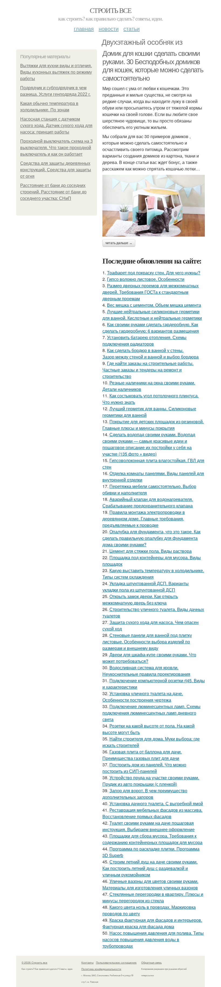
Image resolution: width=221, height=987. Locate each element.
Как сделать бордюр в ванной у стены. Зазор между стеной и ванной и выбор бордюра (150, 353)
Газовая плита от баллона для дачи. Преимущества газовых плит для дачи (142, 755)
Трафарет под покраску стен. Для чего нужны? (153, 272)
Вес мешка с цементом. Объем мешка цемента (154, 305)
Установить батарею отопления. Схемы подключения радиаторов (144, 340)
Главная (84, 28)
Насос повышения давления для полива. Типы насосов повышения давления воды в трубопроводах (153, 939)
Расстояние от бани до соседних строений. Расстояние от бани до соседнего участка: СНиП (53, 192)
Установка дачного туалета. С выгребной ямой (156, 803)
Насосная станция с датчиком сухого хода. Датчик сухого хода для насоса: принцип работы (56, 125)
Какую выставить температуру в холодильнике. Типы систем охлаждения (153, 573)
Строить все (110, 10)
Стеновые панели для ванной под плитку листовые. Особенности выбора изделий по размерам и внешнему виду (147, 641)
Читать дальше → (118, 243)
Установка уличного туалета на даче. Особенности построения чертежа (142, 696)
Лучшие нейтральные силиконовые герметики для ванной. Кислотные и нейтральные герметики (152, 314)
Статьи (131, 28)
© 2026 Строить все (34, 962)
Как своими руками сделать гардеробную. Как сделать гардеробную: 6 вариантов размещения (150, 327)
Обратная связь (151, 962)
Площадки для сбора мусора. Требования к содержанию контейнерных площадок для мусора (152, 839)
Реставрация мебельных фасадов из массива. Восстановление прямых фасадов (152, 813)
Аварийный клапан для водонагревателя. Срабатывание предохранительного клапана (147, 502)
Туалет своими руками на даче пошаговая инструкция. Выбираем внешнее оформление (148, 826)
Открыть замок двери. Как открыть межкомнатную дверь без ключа (140, 599)
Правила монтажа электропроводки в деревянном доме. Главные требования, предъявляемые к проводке (143, 518)
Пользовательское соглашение (116, 962)
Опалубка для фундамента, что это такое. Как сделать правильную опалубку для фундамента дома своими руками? (151, 538)
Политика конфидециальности (101, 969)
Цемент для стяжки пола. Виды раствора (150, 551)
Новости (109, 28)
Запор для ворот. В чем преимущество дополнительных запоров (144, 793)
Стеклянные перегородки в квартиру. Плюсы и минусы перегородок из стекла (152, 897)
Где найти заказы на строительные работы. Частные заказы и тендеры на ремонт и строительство (148, 369)
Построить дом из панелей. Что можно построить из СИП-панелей (144, 767)
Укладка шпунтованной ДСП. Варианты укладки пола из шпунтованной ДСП (145, 586)
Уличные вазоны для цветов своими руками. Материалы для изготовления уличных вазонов (150, 884)
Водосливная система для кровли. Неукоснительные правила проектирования (146, 670)
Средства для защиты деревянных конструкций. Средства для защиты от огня (55, 170)
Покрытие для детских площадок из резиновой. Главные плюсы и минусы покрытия (153, 424)
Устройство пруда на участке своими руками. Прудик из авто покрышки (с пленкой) (150, 780)
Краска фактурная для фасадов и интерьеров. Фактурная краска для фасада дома (152, 923)
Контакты (87, 962)
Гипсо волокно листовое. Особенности (145, 279)
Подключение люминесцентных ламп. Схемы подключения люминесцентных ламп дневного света (151, 712)
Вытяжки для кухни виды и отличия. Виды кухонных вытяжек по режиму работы (56, 72)
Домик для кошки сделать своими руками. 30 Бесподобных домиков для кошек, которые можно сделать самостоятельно (152, 65)
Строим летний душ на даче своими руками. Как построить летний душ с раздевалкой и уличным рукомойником (150, 868)
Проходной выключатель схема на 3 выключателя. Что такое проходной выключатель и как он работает (56, 147)
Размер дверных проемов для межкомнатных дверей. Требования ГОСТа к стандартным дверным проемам (150, 292)
